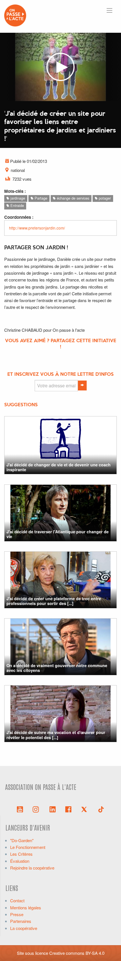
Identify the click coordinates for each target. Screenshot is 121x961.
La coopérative (23, 928)
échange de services (72, 198)
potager (104, 198)
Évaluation (19, 861)
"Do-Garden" (21, 840)
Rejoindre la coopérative (32, 868)
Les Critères (21, 854)
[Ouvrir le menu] (109, 10)
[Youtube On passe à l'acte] (20, 809)
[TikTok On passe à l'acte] (101, 809)
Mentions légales (25, 907)
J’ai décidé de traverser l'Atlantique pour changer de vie (57, 534)
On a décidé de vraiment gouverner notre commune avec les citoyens (56, 668)
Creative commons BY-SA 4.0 (76, 953)
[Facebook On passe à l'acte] (68, 809)
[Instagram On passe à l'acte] (36, 809)
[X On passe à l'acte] (85, 809)
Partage (40, 198)
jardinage (17, 198)
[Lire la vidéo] (60, 67)
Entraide (16, 205)
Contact (17, 900)
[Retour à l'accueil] (15, 15)
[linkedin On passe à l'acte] (52, 809)
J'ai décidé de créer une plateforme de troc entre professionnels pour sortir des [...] (53, 601)
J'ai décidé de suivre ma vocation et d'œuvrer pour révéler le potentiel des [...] (55, 735)
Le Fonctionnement (27, 847)
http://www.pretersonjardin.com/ (37, 228)
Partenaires (20, 921)
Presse (16, 914)
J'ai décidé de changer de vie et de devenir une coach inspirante (58, 467)
